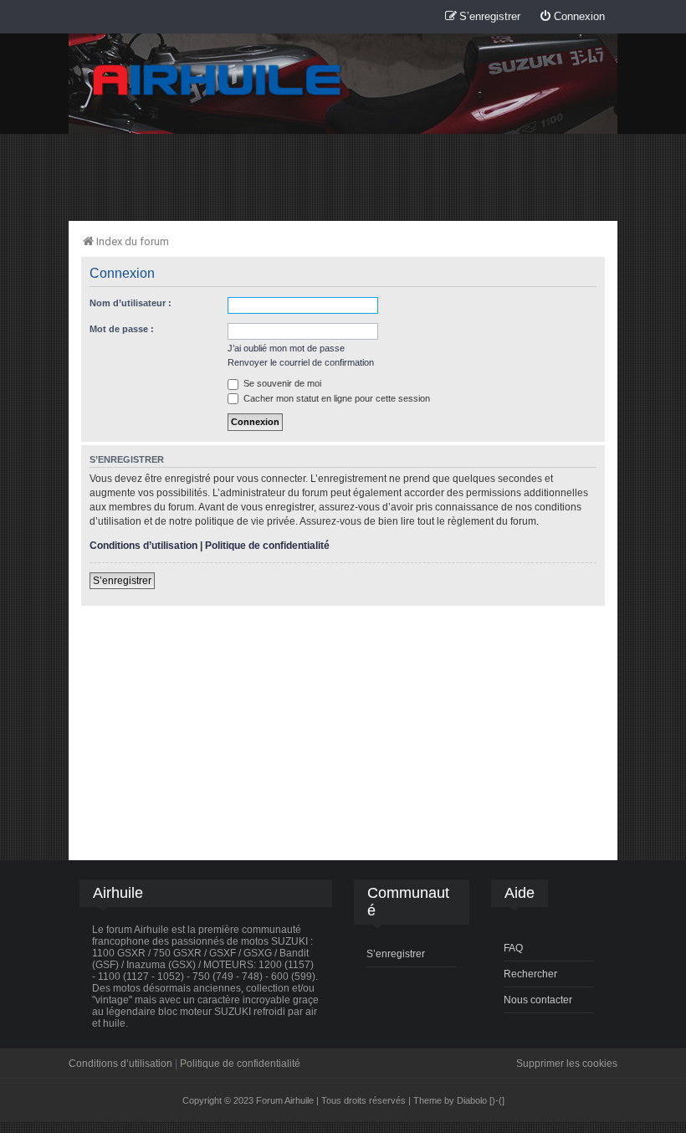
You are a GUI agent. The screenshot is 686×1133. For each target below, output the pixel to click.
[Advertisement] (343, 176)
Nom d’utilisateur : (131, 303)
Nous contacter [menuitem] (538, 1000)
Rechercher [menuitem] (530, 974)
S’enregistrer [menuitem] (395, 954)
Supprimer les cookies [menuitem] (566, 1063)
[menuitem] (572, 17)
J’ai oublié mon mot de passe (286, 348)
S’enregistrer (122, 581)
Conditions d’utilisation (143, 545)
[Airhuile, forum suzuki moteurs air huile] (217, 80)
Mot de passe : (122, 329)
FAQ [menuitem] (513, 948)
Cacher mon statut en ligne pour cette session (335, 398)
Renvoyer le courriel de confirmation (301, 362)
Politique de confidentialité (267, 545)
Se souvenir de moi (281, 383)
